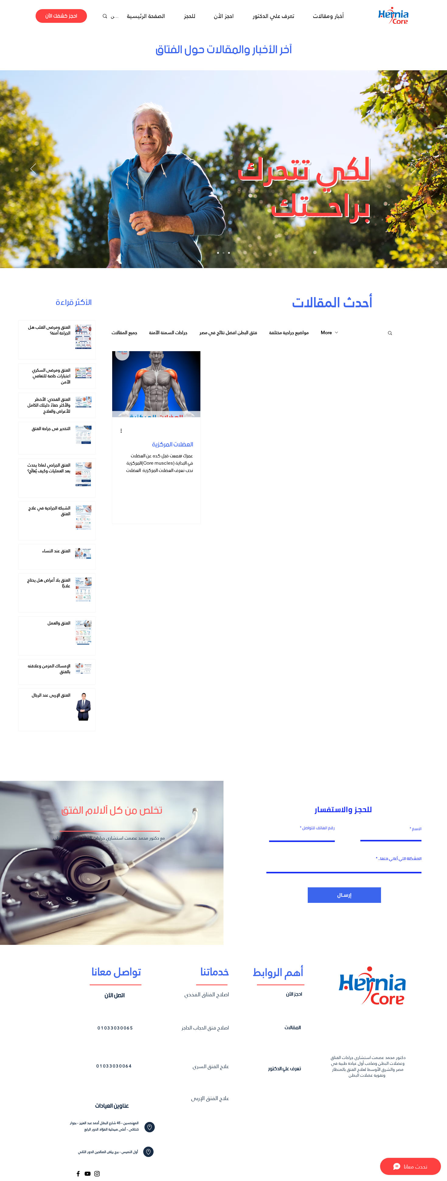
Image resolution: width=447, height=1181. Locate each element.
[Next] (414, 169)
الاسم (416, 829)
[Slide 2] (223, 253)
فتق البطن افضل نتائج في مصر (228, 332)
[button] (390, 333)
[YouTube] (87, 1173)
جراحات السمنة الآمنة (168, 332)
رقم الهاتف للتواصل (318, 828)
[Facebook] (78, 1173)
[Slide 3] (229, 253)
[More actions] (123, 431)
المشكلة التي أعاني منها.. (399, 859)
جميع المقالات (124, 332)
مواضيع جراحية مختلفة (289, 332)
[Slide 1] (218, 253)
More (326, 332)
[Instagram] (97, 1173)
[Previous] (33, 169)
